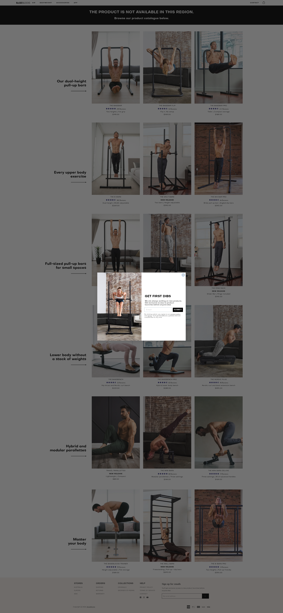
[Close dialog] (183, 275)
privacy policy (175, 314)
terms (150, 316)
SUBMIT (178, 310)
